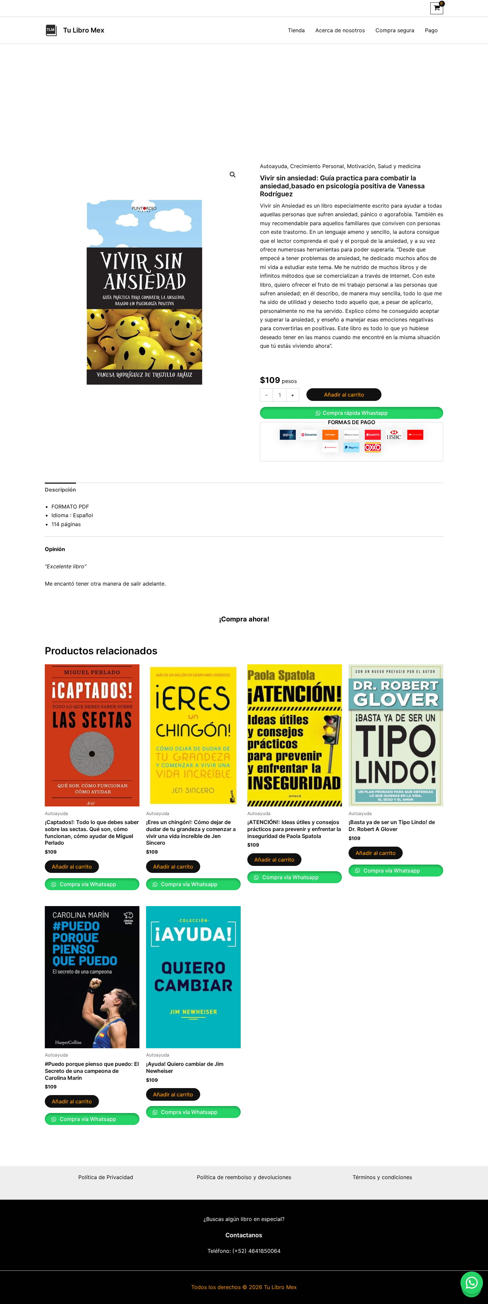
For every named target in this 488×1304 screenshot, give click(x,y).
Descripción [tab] (60, 489)
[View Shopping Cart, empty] (436, 8)
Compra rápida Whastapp (355, 413)
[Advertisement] (244, 93)
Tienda (296, 30)
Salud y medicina (399, 166)
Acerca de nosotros (340, 30)
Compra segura (394, 30)
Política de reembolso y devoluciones (244, 1177)
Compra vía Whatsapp (87, 884)
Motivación (361, 166)
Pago (431, 30)
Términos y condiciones (382, 1177)
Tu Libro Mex (83, 30)
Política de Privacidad (105, 1177)
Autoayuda (273, 166)
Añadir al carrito (344, 394)
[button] (233, 175)
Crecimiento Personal (317, 166)
